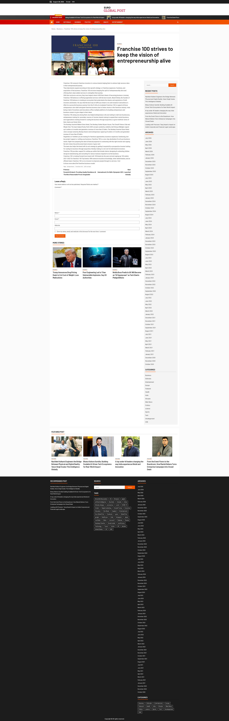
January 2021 (149, 354)
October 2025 (149, 168)
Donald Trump (118, 508)
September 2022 (150, 291)
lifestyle (147, 399)
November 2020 (150, 361)
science (147, 409)
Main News (148, 402)
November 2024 (150, 205)
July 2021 (148, 334)
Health (105, 22)
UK (118, 526)
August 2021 (149, 331)
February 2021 (149, 351)
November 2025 (150, 165)
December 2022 (150, 281)
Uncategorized (149, 419)
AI (110, 499)
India (146, 395)
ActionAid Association (101, 499)
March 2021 (149, 348)
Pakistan (119, 520)
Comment (58, 187)
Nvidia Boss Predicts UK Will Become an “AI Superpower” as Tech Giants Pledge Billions (127, 275)
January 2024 (149, 238)
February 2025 (149, 195)
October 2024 (149, 208)
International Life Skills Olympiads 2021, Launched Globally (114, 172)
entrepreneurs (70, 166)
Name (57, 213)
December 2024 (150, 201)
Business (78, 22)
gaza (116, 514)
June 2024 (148, 221)
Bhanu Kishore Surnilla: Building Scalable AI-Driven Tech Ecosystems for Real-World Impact (97, 464)
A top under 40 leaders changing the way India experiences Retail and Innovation (103, 17)
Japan (126, 517)
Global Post (124, 514)
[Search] (178, 22)
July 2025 (148, 178)
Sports (97, 22)
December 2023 (150, 241)
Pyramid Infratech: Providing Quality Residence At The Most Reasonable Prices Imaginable (80, 172)
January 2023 (149, 278)
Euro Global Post (99, 514)
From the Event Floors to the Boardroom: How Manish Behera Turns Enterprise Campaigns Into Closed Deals (167, 17)
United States (99, 529)
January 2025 (149, 198)
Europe (68, 2)
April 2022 (148, 308)
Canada (119, 502)
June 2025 (148, 181)
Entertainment (117, 22)
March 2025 (149, 191)
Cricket (97, 508)
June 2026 (148, 141)
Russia (127, 520)
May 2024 (148, 224)
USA (73, 2)
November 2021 (150, 321)
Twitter (113, 526)
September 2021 (150, 328)
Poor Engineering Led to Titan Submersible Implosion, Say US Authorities (95, 275)
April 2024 (148, 228)
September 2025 (150, 171)
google (97, 517)
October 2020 (149, 364)
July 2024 (148, 218)
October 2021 (149, 324)
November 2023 (150, 244)
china (125, 502)
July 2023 (148, 258)
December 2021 (150, 318)
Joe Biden (98, 520)
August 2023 (149, 254)
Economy (127, 508)
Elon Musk (106, 511)
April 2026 (148, 148)
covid (117, 505)
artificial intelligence (100, 502)
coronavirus (110, 505)
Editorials (67, 22)
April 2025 (148, 188)
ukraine (124, 526)
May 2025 (148, 185)
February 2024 (149, 234)
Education (98, 511)
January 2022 (149, 314)
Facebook (109, 514)
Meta (104, 520)
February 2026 (149, 155)
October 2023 (149, 248)
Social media (111, 523)
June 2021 (148, 338)
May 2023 (148, 264)
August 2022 (149, 294)
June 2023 (148, 261)
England (114, 511)
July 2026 (148, 138)
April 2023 (148, 268)
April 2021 (148, 344)
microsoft (112, 520)
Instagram (119, 517)
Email (57, 219)
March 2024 (149, 231)
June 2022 (148, 301)
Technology (98, 526)
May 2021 (148, 341)
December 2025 (150, 161)
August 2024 (149, 215)
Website (57, 225)
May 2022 (148, 304)
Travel (106, 526)
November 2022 (150, 284)
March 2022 (149, 311)
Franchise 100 (79, 166)
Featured (148, 389)
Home (58, 22)
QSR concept (87, 166)
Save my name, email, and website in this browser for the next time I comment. (81, 231)
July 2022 (148, 298)
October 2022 (149, 288)
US (106, 529)
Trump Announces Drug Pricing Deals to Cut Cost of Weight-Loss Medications (66, 275)
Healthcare (105, 517)
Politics (88, 22)
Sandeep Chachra (100, 523)
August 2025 (149, 175)
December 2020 (150, 358)
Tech (146, 415)
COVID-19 (124, 505)
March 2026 (149, 151)
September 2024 (150, 211)
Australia (111, 502)
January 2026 (149, 158)
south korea (121, 523)
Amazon (116, 499)
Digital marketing (106, 508)
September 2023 (150, 251)
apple (123, 499)
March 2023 (149, 271)
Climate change (99, 505)
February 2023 (149, 274)
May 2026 (148, 145)
